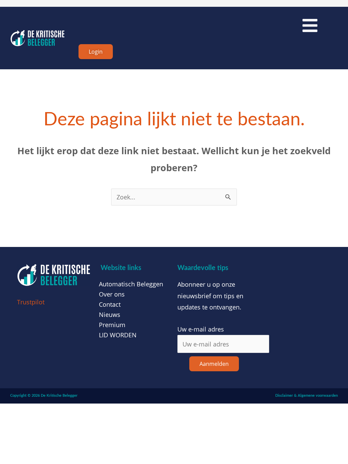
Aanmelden (214, 364)
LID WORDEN (118, 335)
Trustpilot (31, 302)
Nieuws (109, 314)
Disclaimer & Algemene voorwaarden (306, 395)
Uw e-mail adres (200, 329)
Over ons (112, 294)
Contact (110, 304)
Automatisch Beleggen (131, 284)
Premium (112, 324)
